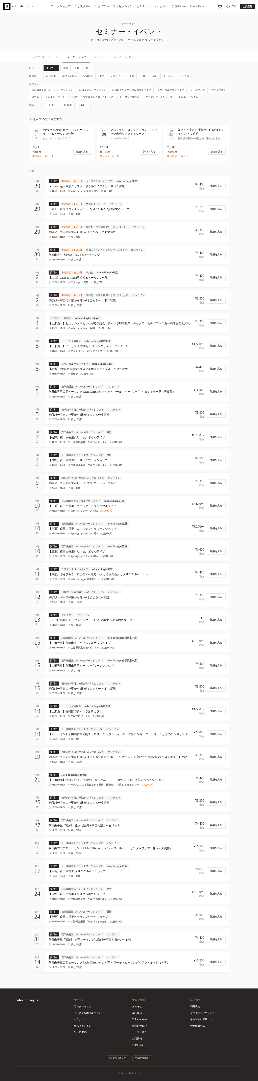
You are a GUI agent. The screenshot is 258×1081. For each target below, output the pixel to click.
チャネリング (197, 89)
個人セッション (123, 6)
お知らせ (137, 1006)
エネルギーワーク (55, 97)
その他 (185, 76)
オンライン (117, 76)
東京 (101, 76)
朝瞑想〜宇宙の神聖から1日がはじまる (92, 97)
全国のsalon (179, 6)
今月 (76, 68)
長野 (131, 76)
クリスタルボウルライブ (90, 6)
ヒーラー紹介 (139, 1032)
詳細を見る (216, 186)
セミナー (142, 6)
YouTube (142, 1058)
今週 (65, 68)
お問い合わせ (139, 1045)
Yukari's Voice (139, 1019)
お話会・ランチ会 (188, 97)
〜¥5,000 (50, 105)
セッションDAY (124, 57)
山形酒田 (51, 76)
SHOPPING (80, 1032)
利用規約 (195, 1006)
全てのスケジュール (45, 57)
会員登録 (247, 6)
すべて (49, 68)
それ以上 (83, 105)
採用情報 (137, 1038)
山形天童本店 (69, 76)
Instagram (118, 1058)
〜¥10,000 (67, 105)
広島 (154, 76)
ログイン (234, 6)
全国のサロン (139, 1025)
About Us (195, 6)
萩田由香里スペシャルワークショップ (52, 89)
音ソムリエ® (218, 89)
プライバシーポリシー (202, 1012)
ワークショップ (61, 6)
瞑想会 (35, 97)
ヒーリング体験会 (129, 97)
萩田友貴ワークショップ (92, 89)
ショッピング (159, 6)
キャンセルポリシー (201, 1019)
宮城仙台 (88, 76)
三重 (142, 76)
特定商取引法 (197, 1025)
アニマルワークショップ (159, 97)
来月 (88, 68)
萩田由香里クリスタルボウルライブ (131, 89)
